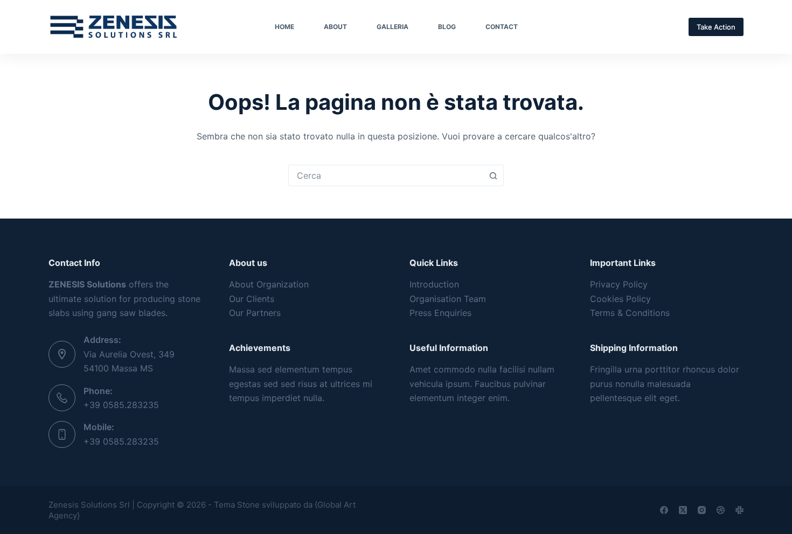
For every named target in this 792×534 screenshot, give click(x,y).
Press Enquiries (440, 312)
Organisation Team (447, 298)
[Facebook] (664, 510)
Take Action (716, 27)
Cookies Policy (620, 298)
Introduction (434, 284)
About (335, 27)
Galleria (392, 27)
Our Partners (255, 312)
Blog (447, 27)
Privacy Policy (619, 284)
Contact (501, 27)
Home (284, 27)
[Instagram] (702, 510)
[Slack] (739, 510)
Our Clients (251, 298)
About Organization (269, 284)
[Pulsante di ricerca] (493, 175)
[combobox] (386, 175)
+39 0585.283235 (121, 404)
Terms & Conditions (630, 312)
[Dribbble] (721, 510)
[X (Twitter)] (683, 510)
